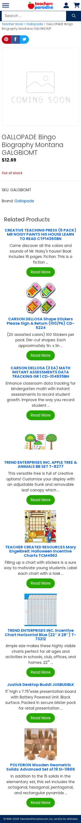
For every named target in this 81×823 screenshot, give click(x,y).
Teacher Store (12, 24)
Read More (41, 272)
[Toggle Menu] (5, 5)
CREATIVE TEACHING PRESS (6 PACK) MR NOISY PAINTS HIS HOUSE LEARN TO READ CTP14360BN (40, 234)
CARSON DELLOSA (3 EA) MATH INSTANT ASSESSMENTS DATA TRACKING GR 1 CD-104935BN (40, 372)
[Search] (73, 16)
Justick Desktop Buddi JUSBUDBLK (40, 684)
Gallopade (34, 24)
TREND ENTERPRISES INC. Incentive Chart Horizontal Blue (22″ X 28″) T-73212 (40, 635)
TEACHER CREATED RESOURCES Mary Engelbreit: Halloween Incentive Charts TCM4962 (40, 551)
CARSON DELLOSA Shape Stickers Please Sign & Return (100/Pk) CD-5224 (41, 323)
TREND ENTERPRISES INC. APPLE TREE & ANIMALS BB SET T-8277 (40, 464)
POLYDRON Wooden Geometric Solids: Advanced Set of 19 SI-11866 (40, 767)
